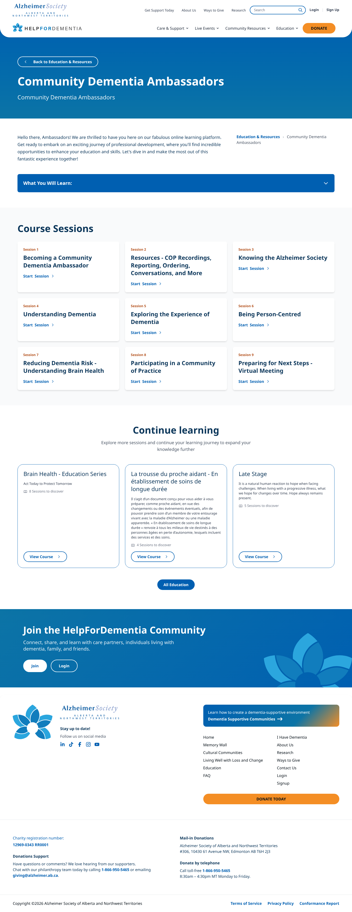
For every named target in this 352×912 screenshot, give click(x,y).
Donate (323, 30)
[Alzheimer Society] (89, 712)
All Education (176, 584)
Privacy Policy (280, 903)
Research (239, 10)
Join (35, 665)
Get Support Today (159, 10)
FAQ (206, 775)
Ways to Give (214, 10)
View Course (48, 558)
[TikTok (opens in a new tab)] (71, 744)
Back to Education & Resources (62, 61)
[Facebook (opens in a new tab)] (79, 744)
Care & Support (170, 28)
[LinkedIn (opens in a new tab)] (62, 744)
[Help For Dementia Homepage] (32, 722)
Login (314, 10)
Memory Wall (215, 745)
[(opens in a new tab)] (40, 10)
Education (285, 28)
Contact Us (286, 767)
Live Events (205, 28)
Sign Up (332, 10)
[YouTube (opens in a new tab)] (97, 744)
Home (208, 737)
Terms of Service (246, 903)
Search (259, 10)
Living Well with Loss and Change (233, 760)
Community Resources (245, 28)
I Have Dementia (292, 737)
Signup (283, 783)
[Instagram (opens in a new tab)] (88, 744)
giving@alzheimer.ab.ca (35, 875)
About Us (189, 10)
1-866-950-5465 (115, 869)
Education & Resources (259, 136)
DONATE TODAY (285, 800)
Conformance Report (319, 903)
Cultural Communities (223, 752)
